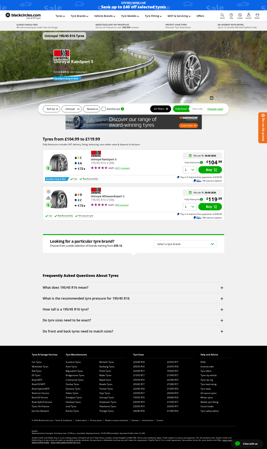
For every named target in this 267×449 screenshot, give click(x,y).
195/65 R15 (172, 370)
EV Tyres (36, 375)
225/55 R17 (172, 362)
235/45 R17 (172, 406)
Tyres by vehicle (209, 375)
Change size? (215, 109)
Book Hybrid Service (42, 402)
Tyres (59, 16)
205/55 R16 (139, 366)
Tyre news (206, 388)
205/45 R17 (139, 384)
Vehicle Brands (103, 16)
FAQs (203, 362)
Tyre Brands (78, 16)
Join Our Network (40, 410)
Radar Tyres (105, 375)
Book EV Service (40, 397)
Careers (160, 420)
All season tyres (209, 393)
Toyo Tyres (104, 393)
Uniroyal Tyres (106, 397)
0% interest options (212, 180)
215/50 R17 (172, 402)
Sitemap (135, 420)
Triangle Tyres (106, 410)
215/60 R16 (172, 410)
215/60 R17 (172, 384)
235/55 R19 (139, 406)
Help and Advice (209, 354)
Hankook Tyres (73, 402)
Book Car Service (40, 393)
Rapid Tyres (105, 379)
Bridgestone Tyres (75, 375)
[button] (222, 16)
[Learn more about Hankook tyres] (133, 122)
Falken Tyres (72, 393)
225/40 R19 (172, 379)
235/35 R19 (139, 402)
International (147, 420)
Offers (200, 16)
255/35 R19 (139, 379)
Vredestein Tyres (107, 402)
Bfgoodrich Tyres (74, 370)
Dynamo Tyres (73, 388)
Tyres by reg (207, 379)
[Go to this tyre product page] (73, 65)
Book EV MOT (38, 384)
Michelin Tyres (106, 362)
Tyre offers (206, 370)
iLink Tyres (71, 406)
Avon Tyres (71, 366)
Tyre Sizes (138, 354)
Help (231, 18)
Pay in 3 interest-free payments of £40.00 (201, 214)
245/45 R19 (172, 393)
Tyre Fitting (152, 16)
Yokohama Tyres (107, 406)
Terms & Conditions (63, 420)
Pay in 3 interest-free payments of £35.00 (201, 177)
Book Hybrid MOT (41, 388)
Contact (240, 18)
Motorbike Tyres (40, 366)
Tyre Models (128, 16)
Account (248, 18)
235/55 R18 (172, 366)
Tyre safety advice (210, 410)
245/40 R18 (139, 410)
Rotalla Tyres (105, 384)
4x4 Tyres (37, 370)
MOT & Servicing (178, 16)
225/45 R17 (139, 370)
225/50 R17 (139, 393)
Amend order (207, 366)
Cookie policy (81, 420)
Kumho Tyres (72, 410)
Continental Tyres (75, 379)
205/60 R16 (172, 397)
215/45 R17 (172, 375)
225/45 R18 (139, 388)
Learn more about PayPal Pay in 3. (66, 442)
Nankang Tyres (107, 366)
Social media (207, 406)
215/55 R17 (139, 375)
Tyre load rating (209, 384)
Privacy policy (96, 420)
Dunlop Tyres (72, 384)
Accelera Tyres (73, 362)
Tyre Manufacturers (76, 354)
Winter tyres (207, 397)
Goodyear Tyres (74, 397)
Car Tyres (37, 362)
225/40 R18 (139, 362)
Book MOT (37, 379)
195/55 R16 (139, 397)
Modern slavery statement (116, 420)
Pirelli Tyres (105, 370)
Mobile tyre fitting (209, 402)
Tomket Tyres (106, 388)
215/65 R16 (172, 388)
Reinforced (113, 109)
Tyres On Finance (40, 406)
